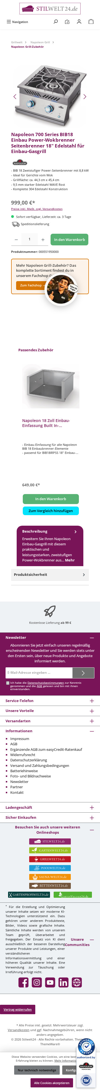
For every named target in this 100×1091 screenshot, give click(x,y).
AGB (39, 686)
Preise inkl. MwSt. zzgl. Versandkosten (36, 209)
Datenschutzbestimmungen (46, 683)
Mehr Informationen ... (69, 1060)
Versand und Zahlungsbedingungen (39, 765)
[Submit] (83, 672)
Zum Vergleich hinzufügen (51, 510)
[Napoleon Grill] (50, 162)
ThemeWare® (50, 1044)
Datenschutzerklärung (28, 759)
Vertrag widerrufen (18, 1009)
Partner (16, 786)
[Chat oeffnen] (61, 289)
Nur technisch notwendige (37, 1070)
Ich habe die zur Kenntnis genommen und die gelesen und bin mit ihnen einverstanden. (45, 686)
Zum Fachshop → (33, 285)
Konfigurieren (76, 1070)
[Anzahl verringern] (16, 239)
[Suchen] (55, 21)
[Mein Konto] (79, 21)
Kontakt (17, 792)
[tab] (50, 546)
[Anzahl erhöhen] (43, 239)
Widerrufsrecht (22, 754)
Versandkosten (18, 1030)
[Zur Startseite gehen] (50, 8)
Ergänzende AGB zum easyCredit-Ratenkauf (46, 749)
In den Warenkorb (69, 239)
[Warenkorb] (91, 21)
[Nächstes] (85, 97)
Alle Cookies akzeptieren (51, 1083)
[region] (50, 96)
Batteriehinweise (24, 770)
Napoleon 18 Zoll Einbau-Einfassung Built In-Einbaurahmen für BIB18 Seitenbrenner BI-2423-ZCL (47, 423)
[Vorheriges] (15, 97)
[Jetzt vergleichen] (67, 21)
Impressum (19, 738)
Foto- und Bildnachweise (30, 776)
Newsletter (19, 781)
